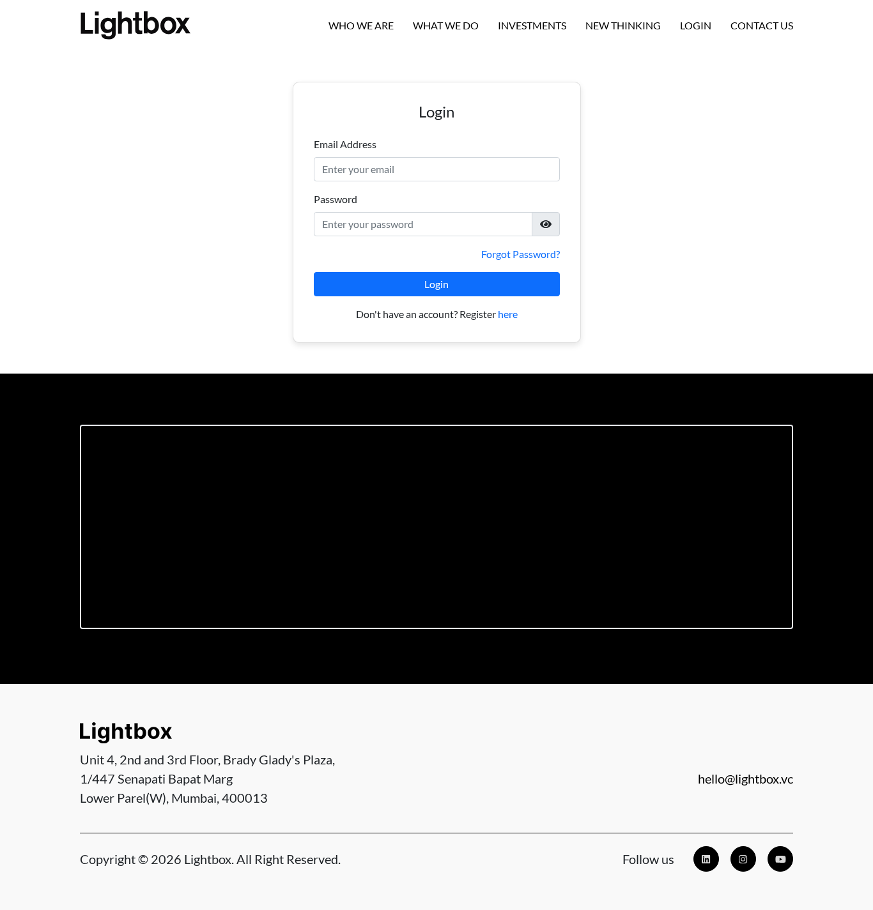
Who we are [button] (361, 25)
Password (335, 199)
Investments (532, 25)
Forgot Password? (520, 254)
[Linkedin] (706, 859)
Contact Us (761, 25)
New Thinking (623, 25)
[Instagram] (743, 859)
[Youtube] (780, 859)
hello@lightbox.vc (745, 778)
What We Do (446, 25)
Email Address (345, 144)
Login (695, 25)
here (508, 314)
